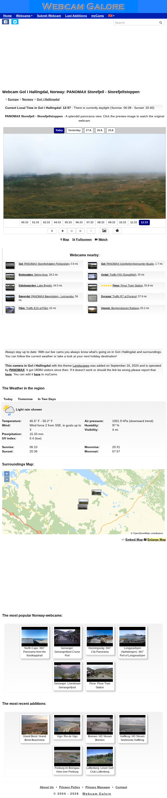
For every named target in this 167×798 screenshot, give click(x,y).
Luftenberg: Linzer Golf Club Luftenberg (99, 770)
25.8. (111, 130)
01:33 (35, 222)
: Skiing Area (33, 274)
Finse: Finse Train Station (99, 685)
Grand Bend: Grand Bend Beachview (34, 738)
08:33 (100, 222)
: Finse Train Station (128, 285)
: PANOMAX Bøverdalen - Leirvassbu (46, 296)
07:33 (90, 222)
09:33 (111, 222)
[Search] (160, 22)
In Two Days (47, 399)
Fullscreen (84, 239)
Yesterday (74, 130)
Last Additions (76, 15)
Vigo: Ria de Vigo (67, 736)
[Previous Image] (52, 231)
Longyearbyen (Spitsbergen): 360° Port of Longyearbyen (132, 652)
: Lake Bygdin (35, 285)
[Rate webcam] (117, 231)
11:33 (133, 222)
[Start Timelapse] (62, 231)
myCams (97, 15)
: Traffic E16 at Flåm (33, 308)
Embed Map (134, 539)
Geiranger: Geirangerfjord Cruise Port (67, 652)
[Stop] (80, 231)
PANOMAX (17, 370)
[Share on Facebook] (5, 22)
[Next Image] (91, 231)
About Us (47, 787)
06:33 (79, 222)
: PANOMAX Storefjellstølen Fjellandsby (44, 263)
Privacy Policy (69, 787)
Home (7, 15)
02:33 (46, 222)
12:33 (144, 222)
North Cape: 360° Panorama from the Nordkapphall (34, 652)
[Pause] (71, 231)
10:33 (122, 222)
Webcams (23, 15)
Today (59, 130)
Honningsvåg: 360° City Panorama (100, 650)
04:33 (57, 222)
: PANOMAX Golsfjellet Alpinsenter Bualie (127, 263)
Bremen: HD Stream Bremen (100, 738)
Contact (121, 787)
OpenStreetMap (141, 533)
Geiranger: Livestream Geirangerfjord (67, 685)
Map (66, 239)
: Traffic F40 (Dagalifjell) (118, 274)
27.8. (89, 130)
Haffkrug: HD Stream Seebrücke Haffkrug (132, 738)
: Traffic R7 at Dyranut (119, 296)
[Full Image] (104, 231)
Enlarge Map (156, 539)
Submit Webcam (49, 15)
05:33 (68, 222)
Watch (103, 239)
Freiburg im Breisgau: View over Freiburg (67, 770)
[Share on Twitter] (15, 22)
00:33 (24, 222)
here (8, 374)
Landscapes (81, 365)
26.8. (100, 130)
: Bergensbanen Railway (120, 308)
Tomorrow (25, 399)
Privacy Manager (97, 787)
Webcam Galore (96, 793)
